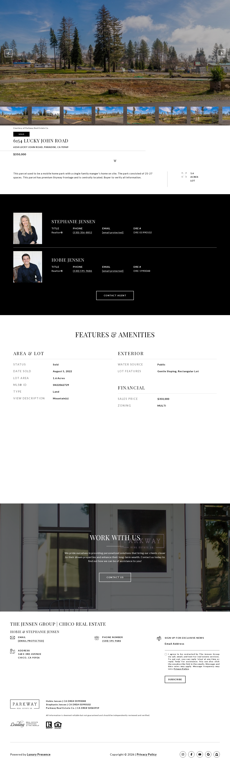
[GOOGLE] (208, 754)
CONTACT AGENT (115, 295)
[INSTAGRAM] (183, 754)
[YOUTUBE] (200, 754)
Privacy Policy (181, 669)
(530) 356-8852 (82, 232)
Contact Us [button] (115, 577)
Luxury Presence (39, 754)
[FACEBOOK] (191, 754)
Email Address (174, 643)
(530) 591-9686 (82, 270)
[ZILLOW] (217, 754)
